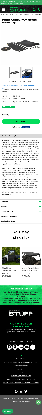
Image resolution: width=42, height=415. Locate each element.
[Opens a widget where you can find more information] (7, 411)
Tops (17, 14)
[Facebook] (16, 391)
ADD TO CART (21, 121)
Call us (25, 89)
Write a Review (25, 81)
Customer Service (21, 366)
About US (21, 369)
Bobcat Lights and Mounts (21, 376)
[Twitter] (25, 391)
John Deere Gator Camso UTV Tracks (21, 379)
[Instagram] (21, 391)
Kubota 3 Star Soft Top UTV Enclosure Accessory (21, 383)
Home (2, 14)
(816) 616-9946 (21, 359)
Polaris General (10, 14)
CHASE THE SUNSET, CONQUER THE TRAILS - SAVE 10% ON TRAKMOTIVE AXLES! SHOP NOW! (21, 2)
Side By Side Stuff (15, 399)
